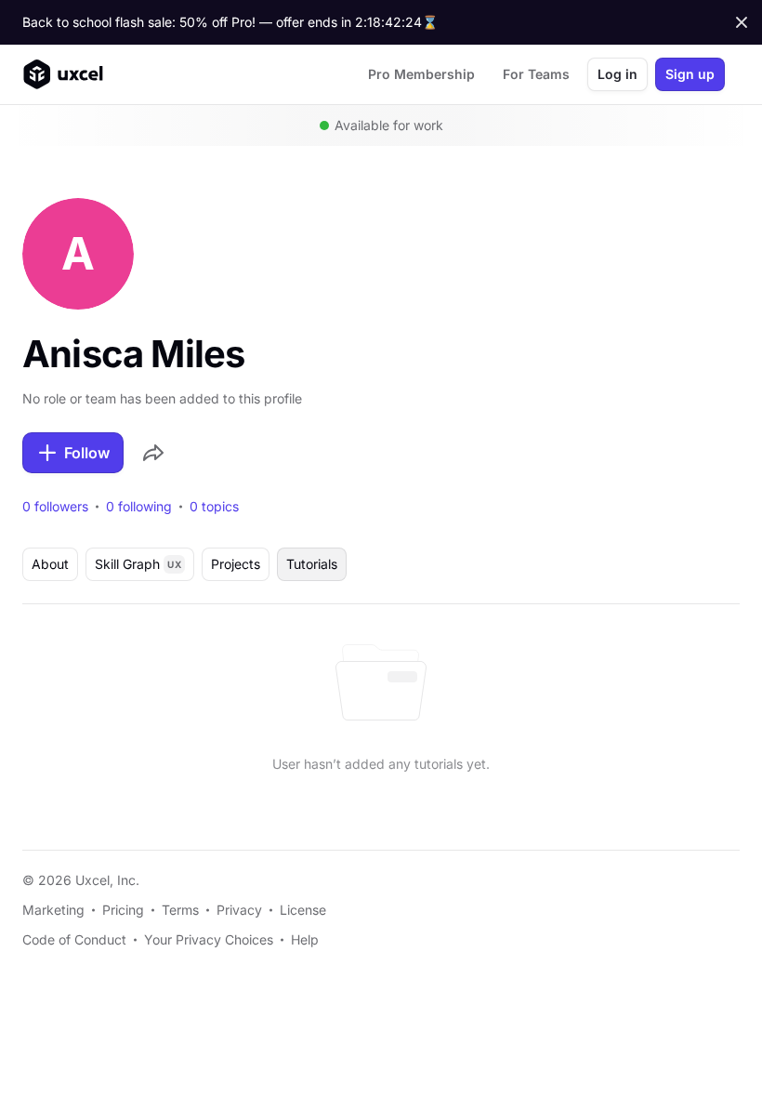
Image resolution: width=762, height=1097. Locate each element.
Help (305, 939)
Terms (180, 910)
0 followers (55, 506)
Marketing (53, 910)
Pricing (123, 910)
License (303, 910)
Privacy (239, 910)
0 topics (214, 506)
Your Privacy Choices (208, 939)
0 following (139, 506)
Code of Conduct (74, 939)
